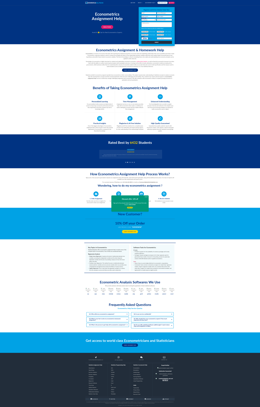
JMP (112, 378)
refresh (150, 38)
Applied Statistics (92, 387)
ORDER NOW (163, 2)
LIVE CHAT (141, 359)
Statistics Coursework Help (140, 365)
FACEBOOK (95, 399)
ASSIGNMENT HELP (150, 2)
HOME (133, 2)
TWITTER (112, 399)
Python (112, 391)
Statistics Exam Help (93, 394)
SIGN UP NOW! (107, 27)
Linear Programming (137, 381)
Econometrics (136, 368)
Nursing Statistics (137, 376)
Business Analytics (93, 372)
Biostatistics (136, 370)
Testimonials (136, 387)
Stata (134, 261)
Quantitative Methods (138, 378)
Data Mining (91, 370)
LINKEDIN (148, 399)
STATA (112, 376)
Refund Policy (136, 392)
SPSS (112, 370)
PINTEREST (130, 399)
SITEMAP (166, 399)
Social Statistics (136, 374)
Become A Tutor (136, 394)
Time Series (91, 385)
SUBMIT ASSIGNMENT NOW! (130, 70)
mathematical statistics (142, 61)
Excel (112, 383)
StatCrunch (113, 387)
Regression (91, 381)
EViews (112, 374)
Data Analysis (92, 368)
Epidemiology (136, 372)
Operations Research (93, 389)
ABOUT (140, 2)
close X (146, 196)
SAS (112, 368)
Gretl (112, 381)
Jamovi (112, 389)
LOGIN (172, 2)
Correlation (91, 378)
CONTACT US (164, 359)
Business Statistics (93, 374)
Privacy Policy (136, 390)
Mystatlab (113, 394)
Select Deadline (144, 18)
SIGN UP (130, 207)
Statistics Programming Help (118, 365)
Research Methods (93, 383)
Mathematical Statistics (94, 391)
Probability (91, 376)
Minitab (112, 372)
